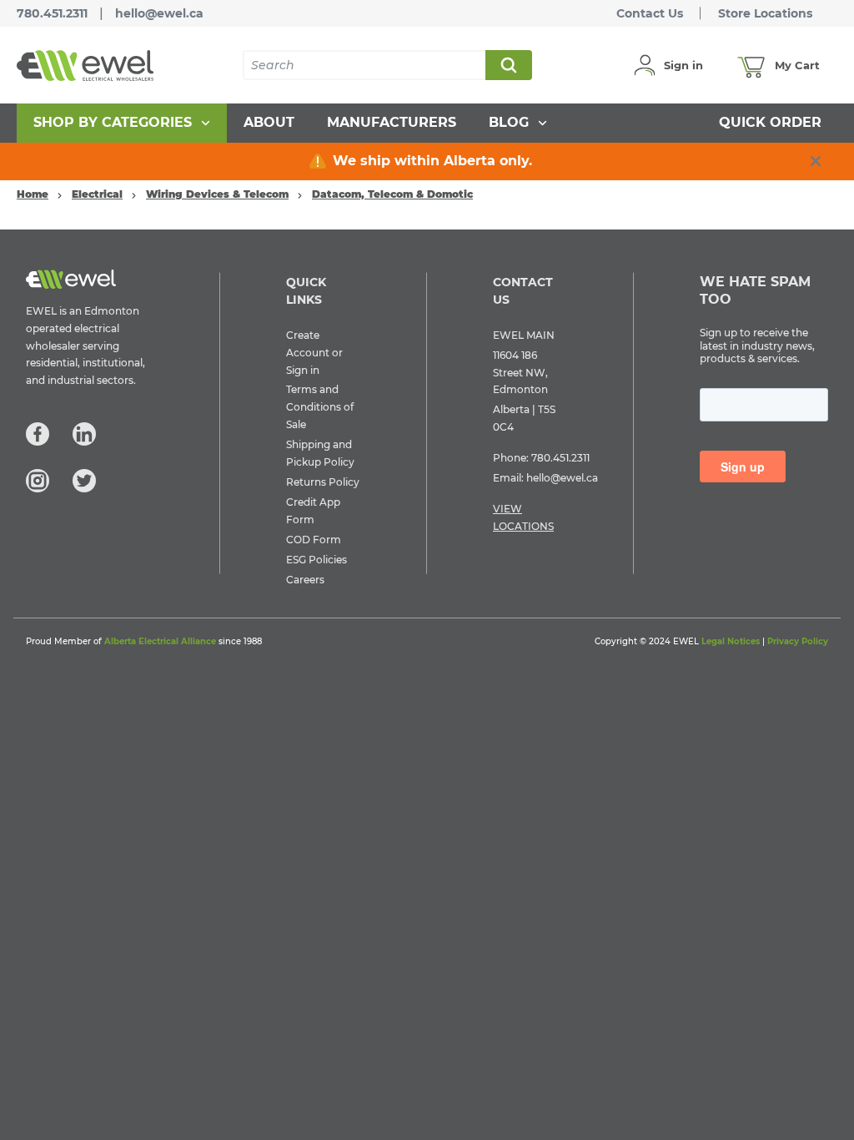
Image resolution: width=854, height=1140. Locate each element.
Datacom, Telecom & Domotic (392, 194)
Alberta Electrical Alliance (160, 641)
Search (508, 65)
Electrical (97, 194)
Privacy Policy (797, 641)
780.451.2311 (52, 13)
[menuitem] (122, 123)
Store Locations (765, 13)
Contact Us (649, 13)
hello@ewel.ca (159, 13)
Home (32, 194)
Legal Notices (730, 641)
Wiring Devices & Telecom (217, 194)
